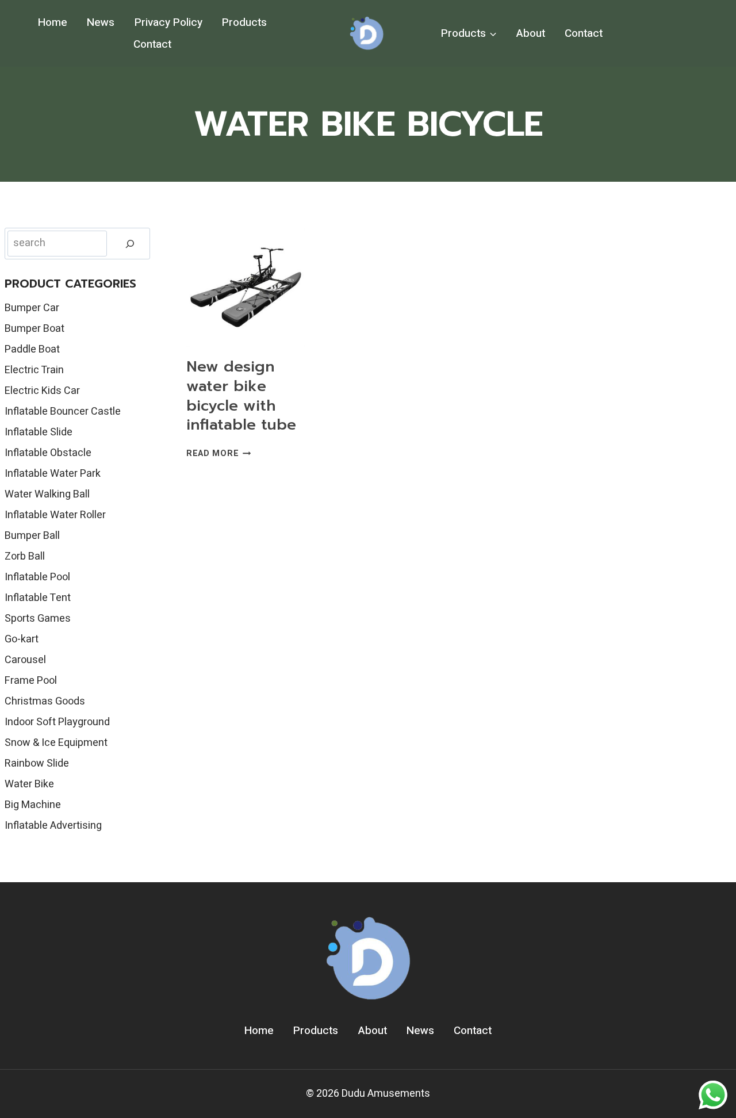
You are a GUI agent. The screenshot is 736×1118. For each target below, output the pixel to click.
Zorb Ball (25, 556)
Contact (152, 44)
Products (244, 22)
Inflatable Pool (37, 577)
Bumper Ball (32, 535)
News (100, 22)
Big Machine (33, 805)
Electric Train (34, 370)
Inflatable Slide (38, 432)
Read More (218, 453)
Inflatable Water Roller (55, 515)
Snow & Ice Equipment (56, 743)
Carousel (25, 660)
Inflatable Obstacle (48, 453)
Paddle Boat (32, 349)
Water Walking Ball (47, 494)
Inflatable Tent (38, 598)
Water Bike (29, 784)
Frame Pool (31, 680)
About (530, 33)
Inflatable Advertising (53, 825)
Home (52, 22)
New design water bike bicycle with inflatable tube (241, 395)
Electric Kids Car (42, 391)
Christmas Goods (45, 701)
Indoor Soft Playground (57, 722)
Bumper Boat (34, 328)
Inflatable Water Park (53, 473)
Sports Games (38, 618)
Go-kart (22, 639)
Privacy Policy (168, 22)
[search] (130, 243)
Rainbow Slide (37, 763)
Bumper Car (32, 308)
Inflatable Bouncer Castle (63, 411)
